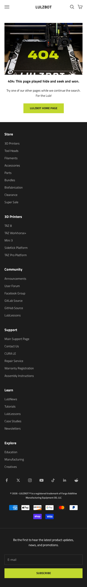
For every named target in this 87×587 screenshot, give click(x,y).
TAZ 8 (8, 225)
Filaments (11, 158)
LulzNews (10, 399)
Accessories (12, 165)
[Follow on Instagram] (30, 480)
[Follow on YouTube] (41, 480)
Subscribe (43, 573)
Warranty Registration (19, 368)
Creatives (10, 466)
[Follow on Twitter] (18, 480)
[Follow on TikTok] (53, 480)
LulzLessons (12, 315)
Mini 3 (8, 240)
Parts (8, 172)
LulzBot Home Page (43, 108)
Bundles (9, 180)
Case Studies (12, 421)
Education (10, 452)
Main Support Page (16, 338)
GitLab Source (13, 300)
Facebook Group (14, 293)
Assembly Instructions (19, 375)
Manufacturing (14, 459)
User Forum (12, 285)
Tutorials (10, 406)
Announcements (15, 278)
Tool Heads (11, 150)
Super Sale (11, 202)
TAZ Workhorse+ (15, 233)
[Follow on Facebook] (6, 480)
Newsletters (12, 428)
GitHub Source (13, 308)
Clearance (10, 194)
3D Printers (12, 143)
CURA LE (10, 353)
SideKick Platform (16, 247)
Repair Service (13, 360)
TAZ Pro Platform (15, 255)
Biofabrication (13, 187)
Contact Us (11, 346)
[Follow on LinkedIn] (64, 480)
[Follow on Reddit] (76, 480)
